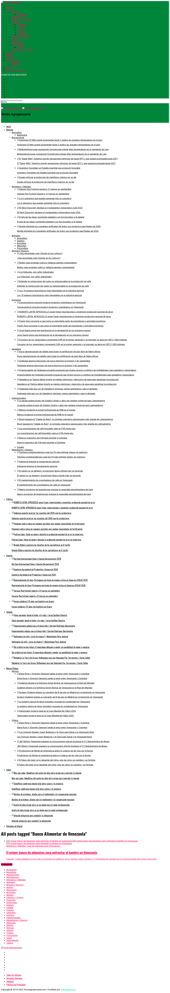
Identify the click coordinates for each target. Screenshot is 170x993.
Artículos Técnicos (20, 37)
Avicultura (21, 29)
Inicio (8, 7)
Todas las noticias (13, 975)
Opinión (9, 57)
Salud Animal (12, 940)
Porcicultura (22, 35)
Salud (9, 67)
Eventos (10, 55)
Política (9, 52)
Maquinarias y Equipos (22, 50)
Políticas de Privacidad (15, 984)
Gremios (10, 915)
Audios (9, 887)
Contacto (10, 981)
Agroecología (18, 17)
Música (15, 62)
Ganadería (16, 42)
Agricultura (17, 12)
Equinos (20, 27)
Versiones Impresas (14, 978)
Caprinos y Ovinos (14, 897)
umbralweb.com (68, 989)
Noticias (10, 9)
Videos (15, 65)
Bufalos (10, 895)
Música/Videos (13, 60)
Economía (16, 40)
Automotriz (22, 14)
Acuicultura (22, 24)
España (20, 47)
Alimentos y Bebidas (21, 19)
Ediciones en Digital (15, 70)
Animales (16, 22)
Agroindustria (12, 877)
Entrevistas (11, 902)
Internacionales (19, 45)
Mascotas (21, 32)
